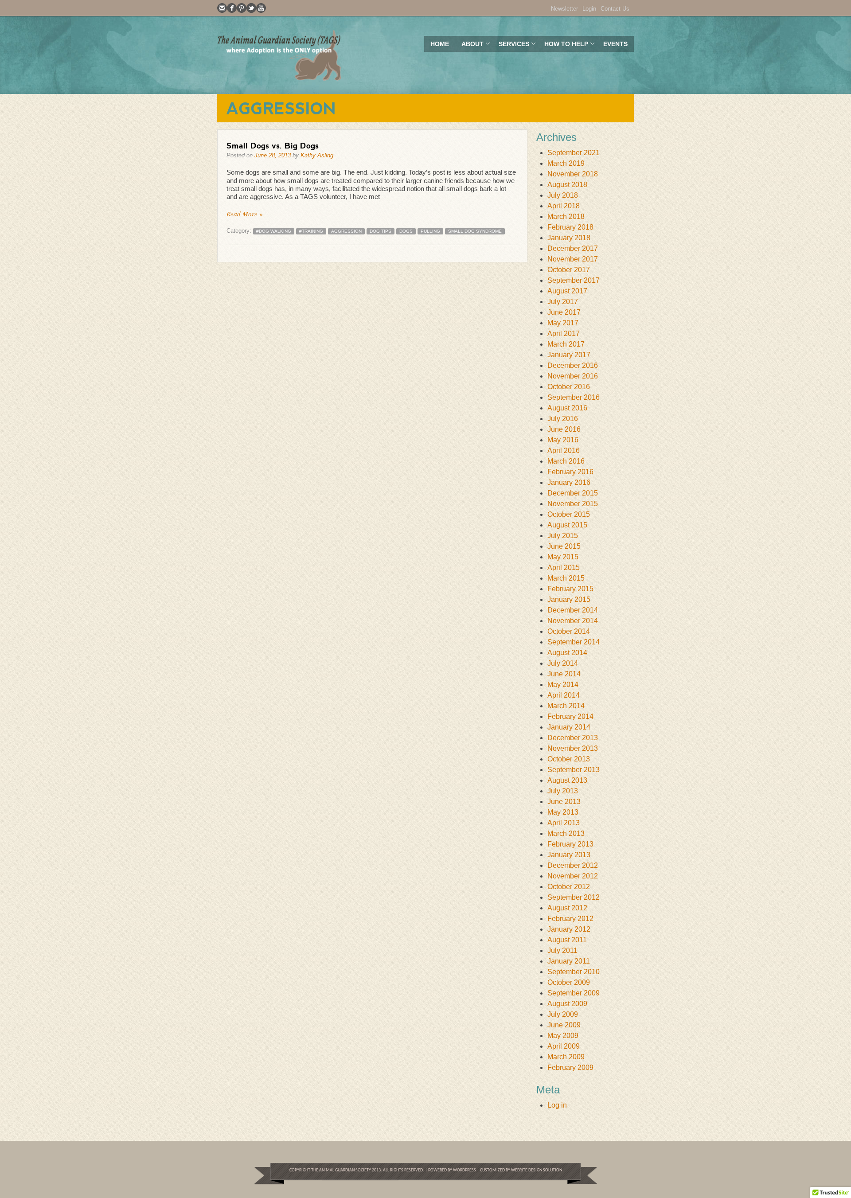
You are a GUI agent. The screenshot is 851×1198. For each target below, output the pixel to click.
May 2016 (562, 440)
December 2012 (572, 865)
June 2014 (564, 674)
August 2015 (567, 525)
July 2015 (562, 535)
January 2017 (568, 355)
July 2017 (562, 301)
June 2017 (564, 312)
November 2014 (572, 620)
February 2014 (570, 716)
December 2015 (572, 493)
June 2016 (564, 429)
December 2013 (572, 737)
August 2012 (567, 908)
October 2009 (568, 982)
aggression (346, 231)
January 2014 (568, 727)
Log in (557, 1105)
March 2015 (566, 578)
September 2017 (573, 280)
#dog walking (273, 231)
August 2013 (567, 780)
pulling (430, 231)
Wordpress (464, 1170)
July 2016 (562, 418)
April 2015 (563, 567)
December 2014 (572, 610)
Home (439, 43)
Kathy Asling (317, 155)
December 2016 (572, 365)
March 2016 (566, 461)
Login (589, 8)
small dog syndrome (475, 231)
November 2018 (572, 174)
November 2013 (572, 748)
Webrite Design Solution (536, 1170)
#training (311, 231)
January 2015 (568, 599)
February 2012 (570, 918)
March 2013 (566, 833)
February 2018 (570, 227)
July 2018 (562, 195)
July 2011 (562, 950)
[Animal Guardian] (279, 55)
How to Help (563, 45)
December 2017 (572, 248)
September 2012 (573, 897)
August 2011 (567, 940)
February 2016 (570, 472)
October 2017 (568, 269)
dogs (406, 231)
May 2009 (562, 1035)
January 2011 (568, 961)
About (469, 45)
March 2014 (566, 706)
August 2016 (567, 408)
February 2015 (570, 589)
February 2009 (570, 1067)
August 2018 (567, 184)
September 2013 (573, 769)
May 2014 (562, 684)
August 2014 (567, 652)
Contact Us (615, 8)
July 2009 (562, 1014)
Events (615, 43)
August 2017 (567, 291)
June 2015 (564, 546)
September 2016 (573, 397)
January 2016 (568, 482)
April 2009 (563, 1046)
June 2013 (564, 801)
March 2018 (566, 216)
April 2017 (563, 333)
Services (510, 45)
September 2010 (573, 972)
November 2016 (572, 376)
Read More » (244, 213)
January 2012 (568, 929)
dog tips (380, 231)
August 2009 (567, 1003)
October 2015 (568, 514)
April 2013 (563, 823)
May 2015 (562, 557)
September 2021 (573, 152)
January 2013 (568, 855)
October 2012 (568, 886)
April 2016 (563, 450)
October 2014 (568, 631)
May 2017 (562, 323)
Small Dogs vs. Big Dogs (272, 145)
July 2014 (562, 663)
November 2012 (572, 876)
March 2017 (566, 344)
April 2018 (563, 206)
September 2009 (573, 993)
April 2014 (563, 695)
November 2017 (572, 259)
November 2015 (572, 503)
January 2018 (568, 238)
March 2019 (566, 163)
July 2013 (562, 791)
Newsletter (564, 8)
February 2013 (570, 844)
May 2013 (562, 812)
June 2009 (564, 1025)
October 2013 (568, 759)
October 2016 (568, 386)
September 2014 (573, 642)
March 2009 (566, 1057)
